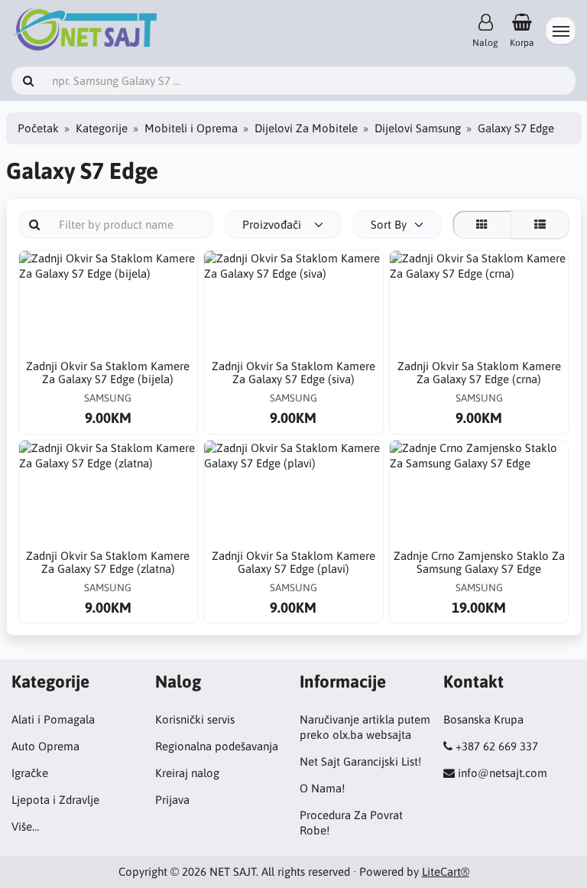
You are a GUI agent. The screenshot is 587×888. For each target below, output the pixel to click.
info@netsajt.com (502, 772)
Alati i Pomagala (53, 719)
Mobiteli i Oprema (191, 128)
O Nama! (322, 788)
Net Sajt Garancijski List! (360, 761)
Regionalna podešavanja (216, 746)
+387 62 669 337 (497, 746)
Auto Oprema (45, 746)
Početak (38, 128)
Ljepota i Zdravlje (55, 799)
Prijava (172, 799)
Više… (25, 826)
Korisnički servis (195, 719)
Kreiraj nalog (187, 772)
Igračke (29, 772)
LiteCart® (445, 871)
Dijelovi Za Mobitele (306, 128)
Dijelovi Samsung (418, 128)
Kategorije (102, 128)
